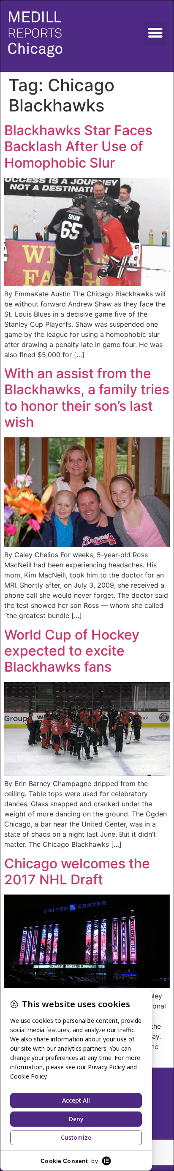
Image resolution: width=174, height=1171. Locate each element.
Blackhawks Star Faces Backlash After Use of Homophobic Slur (78, 146)
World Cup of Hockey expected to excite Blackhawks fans (71, 650)
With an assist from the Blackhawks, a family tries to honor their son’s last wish (86, 397)
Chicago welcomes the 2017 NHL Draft (77, 871)
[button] (155, 33)
